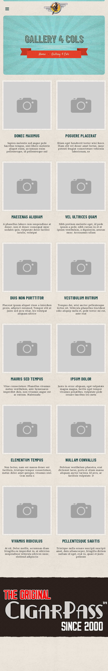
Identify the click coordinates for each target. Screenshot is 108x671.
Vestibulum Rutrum (81, 297)
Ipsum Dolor (81, 378)
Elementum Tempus (27, 459)
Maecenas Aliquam (27, 216)
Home (42, 54)
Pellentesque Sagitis (81, 540)
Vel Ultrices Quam (81, 216)
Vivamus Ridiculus (26, 540)
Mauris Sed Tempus (27, 378)
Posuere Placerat (81, 135)
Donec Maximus (27, 135)
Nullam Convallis (81, 459)
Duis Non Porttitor (27, 297)
